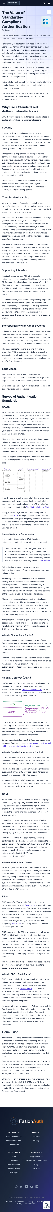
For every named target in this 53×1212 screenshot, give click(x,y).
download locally (13, 1136)
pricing (36, 1140)
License (9, 1202)
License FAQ (19, 1202)
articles (36, 1169)
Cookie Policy (30, 1204)
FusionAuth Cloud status (36, 1160)
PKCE (16, 515)
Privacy (30, 1202)
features (36, 1136)
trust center (14, 1173)
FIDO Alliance (29, 905)
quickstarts (14, 1145)
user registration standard (19, 746)
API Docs (14, 1160)
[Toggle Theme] (44, 3)
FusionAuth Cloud (13, 1140)
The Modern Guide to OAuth (38, 507)
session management (34, 743)
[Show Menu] (4, 3)
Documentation (13, 1164)
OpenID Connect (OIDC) (32, 689)
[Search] (49, 3)
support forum (36, 1156)
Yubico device (26, 988)
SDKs (13, 1156)
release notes (14, 1169)
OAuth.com (45, 561)
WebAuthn (16, 923)
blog (36, 1164)
